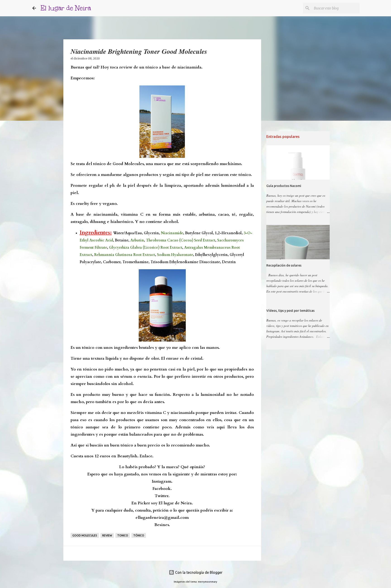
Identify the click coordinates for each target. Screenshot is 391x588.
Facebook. (162, 488)
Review (107, 535)
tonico (122, 535)
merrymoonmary (207, 581)
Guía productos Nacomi (283, 186)
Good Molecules (84, 535)
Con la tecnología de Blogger (198, 572)
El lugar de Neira (66, 8)
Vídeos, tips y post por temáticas (290, 310)
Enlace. (146, 456)
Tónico (138, 535)
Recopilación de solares (283, 265)
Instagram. (162, 481)
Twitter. (162, 496)
